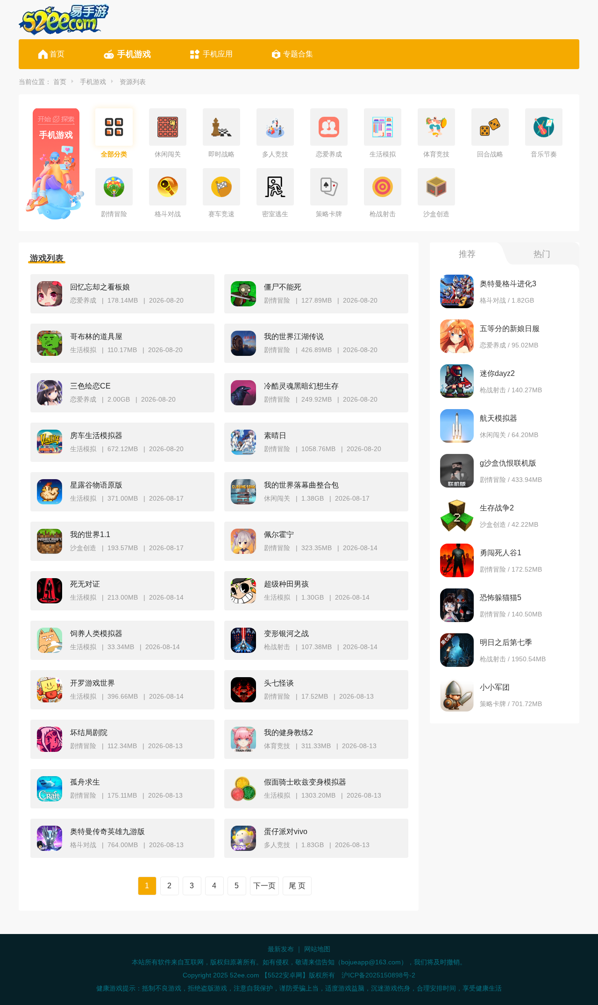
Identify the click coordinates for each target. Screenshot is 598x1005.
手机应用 (218, 54)
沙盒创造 (436, 214)
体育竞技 (436, 154)
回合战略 (490, 154)
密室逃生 (275, 214)
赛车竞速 (221, 214)
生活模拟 (383, 154)
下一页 (264, 886)
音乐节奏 (544, 154)
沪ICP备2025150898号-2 (378, 975)
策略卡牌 (329, 214)
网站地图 (317, 949)
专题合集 (298, 54)
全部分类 (114, 154)
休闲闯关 (168, 154)
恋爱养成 (329, 154)
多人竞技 (275, 154)
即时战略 (221, 154)
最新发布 (281, 949)
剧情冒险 (114, 214)
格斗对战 (168, 214)
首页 (57, 54)
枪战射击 (383, 214)
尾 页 (297, 886)
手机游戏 (134, 54)
